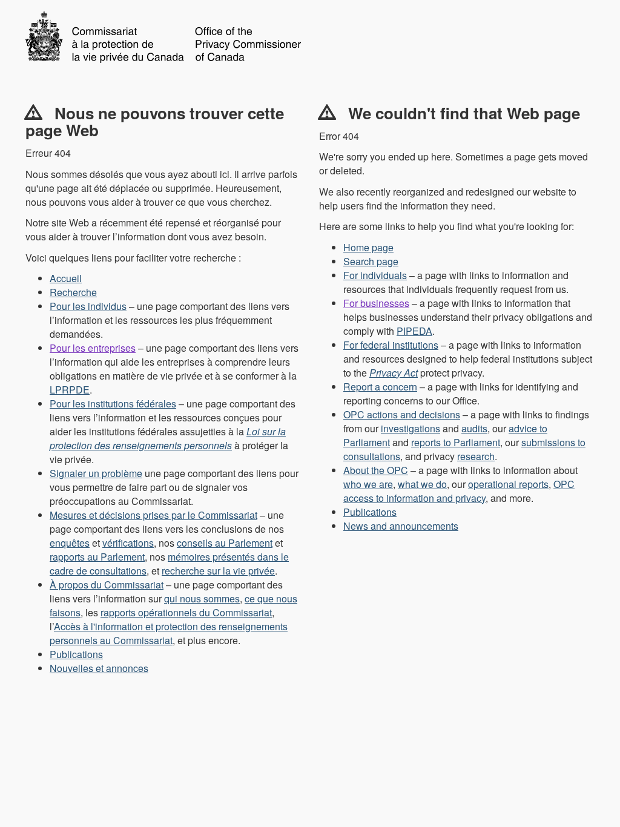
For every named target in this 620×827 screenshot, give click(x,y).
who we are (368, 484)
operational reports (508, 484)
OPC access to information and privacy (459, 491)
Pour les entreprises (93, 348)
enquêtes (70, 543)
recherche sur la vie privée (218, 571)
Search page (370, 261)
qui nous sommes (202, 598)
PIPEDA (414, 331)
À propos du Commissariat (106, 584)
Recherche (73, 292)
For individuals (375, 275)
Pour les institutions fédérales (113, 403)
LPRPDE (70, 390)
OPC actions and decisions (401, 414)
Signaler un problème (96, 473)
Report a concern (380, 387)
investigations (410, 428)
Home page (368, 247)
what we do (422, 484)
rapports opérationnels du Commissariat (186, 612)
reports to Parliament (455, 442)
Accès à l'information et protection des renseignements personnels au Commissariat (169, 633)
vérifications (128, 543)
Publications (76, 654)
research (476, 456)
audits (474, 428)
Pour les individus (88, 306)
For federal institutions (390, 345)
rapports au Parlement (97, 557)
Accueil (66, 278)
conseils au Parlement (224, 543)
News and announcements (400, 526)
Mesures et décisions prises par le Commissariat (153, 515)
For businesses (376, 303)
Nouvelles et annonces (99, 668)
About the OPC (375, 470)
